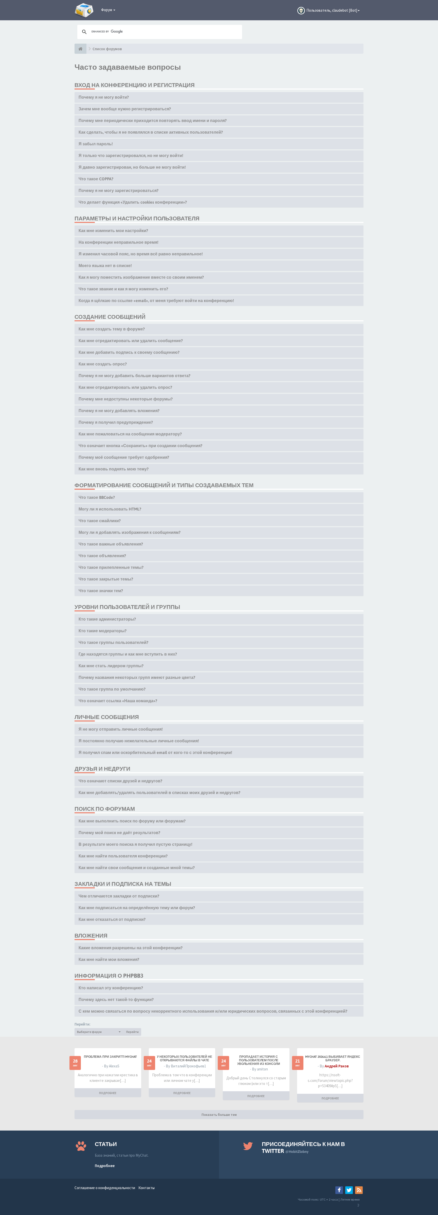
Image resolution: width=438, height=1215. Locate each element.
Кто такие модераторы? (102, 630)
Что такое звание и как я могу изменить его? (123, 289)
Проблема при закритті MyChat (110, 1057)
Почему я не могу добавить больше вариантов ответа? (134, 375)
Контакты (146, 1187)
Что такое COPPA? (96, 179)
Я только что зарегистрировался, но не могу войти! (131, 155)
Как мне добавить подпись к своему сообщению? (129, 352)
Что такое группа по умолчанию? (112, 689)
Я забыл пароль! (96, 144)
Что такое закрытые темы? (106, 579)
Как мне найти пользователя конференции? (123, 856)
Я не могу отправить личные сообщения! (121, 729)
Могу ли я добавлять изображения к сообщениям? (129, 532)
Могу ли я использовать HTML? (110, 509)
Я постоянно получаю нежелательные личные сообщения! (139, 740)
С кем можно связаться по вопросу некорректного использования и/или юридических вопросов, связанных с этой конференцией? (213, 1011)
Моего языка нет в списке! (105, 265)
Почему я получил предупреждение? (116, 422)
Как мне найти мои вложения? (109, 959)
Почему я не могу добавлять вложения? (119, 410)
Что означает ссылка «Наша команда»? (118, 700)
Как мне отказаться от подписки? (112, 919)
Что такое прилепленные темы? (111, 567)
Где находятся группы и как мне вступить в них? (128, 654)
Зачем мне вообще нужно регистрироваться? (125, 109)
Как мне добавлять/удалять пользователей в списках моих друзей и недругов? (159, 792)
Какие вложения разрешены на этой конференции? (130, 947)
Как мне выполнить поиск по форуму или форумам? (132, 821)
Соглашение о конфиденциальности (105, 1187)
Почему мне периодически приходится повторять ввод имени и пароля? (153, 120)
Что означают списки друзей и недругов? (120, 781)
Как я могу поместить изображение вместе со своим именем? (141, 277)
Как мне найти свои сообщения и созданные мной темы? (137, 867)
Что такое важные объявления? (111, 544)
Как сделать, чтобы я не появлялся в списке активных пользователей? (151, 132)
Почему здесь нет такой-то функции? (116, 999)
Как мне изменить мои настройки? (113, 230)
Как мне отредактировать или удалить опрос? (125, 387)
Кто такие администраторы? (107, 619)
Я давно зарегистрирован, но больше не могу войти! (132, 167)
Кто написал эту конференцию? (111, 987)
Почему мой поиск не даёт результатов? (119, 832)
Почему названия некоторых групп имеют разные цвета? (137, 677)
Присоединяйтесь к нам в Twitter (303, 1147)
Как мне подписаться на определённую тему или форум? (137, 907)
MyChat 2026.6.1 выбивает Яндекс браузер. (332, 1058)
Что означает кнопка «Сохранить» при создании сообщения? (140, 445)
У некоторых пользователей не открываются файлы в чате (184, 1058)
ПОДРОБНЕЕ (107, 1093)
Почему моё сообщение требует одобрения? (124, 457)
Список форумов (107, 48)
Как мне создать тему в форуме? (112, 329)
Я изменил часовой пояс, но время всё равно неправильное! (141, 254)
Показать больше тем (219, 1114)
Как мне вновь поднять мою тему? (114, 469)
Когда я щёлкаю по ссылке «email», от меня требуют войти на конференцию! (156, 300)
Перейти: (82, 1024)
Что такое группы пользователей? (113, 642)
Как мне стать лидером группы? (111, 665)
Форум (107, 9)
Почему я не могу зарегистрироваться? (118, 190)
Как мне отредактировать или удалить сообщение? (131, 340)
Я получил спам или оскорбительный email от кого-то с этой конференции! (155, 752)
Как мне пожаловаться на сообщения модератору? (130, 434)
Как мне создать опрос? (103, 364)
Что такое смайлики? (100, 520)
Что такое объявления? (102, 555)
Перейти (132, 1032)
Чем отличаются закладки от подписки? (119, 896)
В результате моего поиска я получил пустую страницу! (135, 844)
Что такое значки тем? (101, 590)
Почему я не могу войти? (104, 97)
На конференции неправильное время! (118, 242)
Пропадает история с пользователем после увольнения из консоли (258, 1060)
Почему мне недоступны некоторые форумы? (126, 399)
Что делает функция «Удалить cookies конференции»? (133, 202)
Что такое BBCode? (97, 497)
